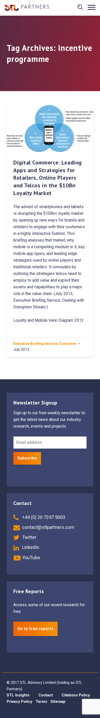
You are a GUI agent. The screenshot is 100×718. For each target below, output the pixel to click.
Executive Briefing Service (35, 344)
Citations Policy (76, 695)
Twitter (28, 537)
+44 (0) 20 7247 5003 (43, 517)
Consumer (68, 344)
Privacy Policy (19, 701)
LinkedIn (30, 547)
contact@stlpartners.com (47, 527)
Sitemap (58, 701)
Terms (41, 701)
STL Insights (18, 695)
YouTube (30, 557)
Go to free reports (35, 628)
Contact (45, 695)
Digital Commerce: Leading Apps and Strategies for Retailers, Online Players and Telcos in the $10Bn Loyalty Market (47, 178)
